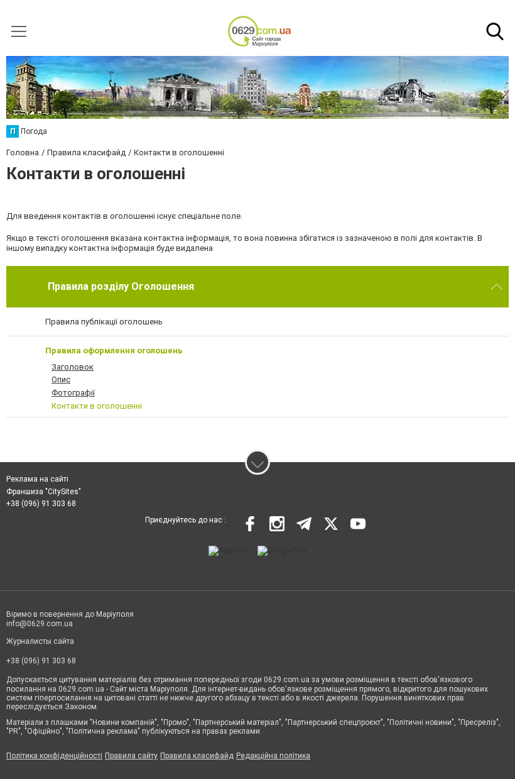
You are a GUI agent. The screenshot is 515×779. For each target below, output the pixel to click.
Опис (61, 379)
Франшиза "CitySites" (43, 491)
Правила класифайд (197, 755)
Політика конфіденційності (54, 755)
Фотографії (73, 392)
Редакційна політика (273, 755)
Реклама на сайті (37, 479)
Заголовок (73, 367)
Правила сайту (131, 755)
